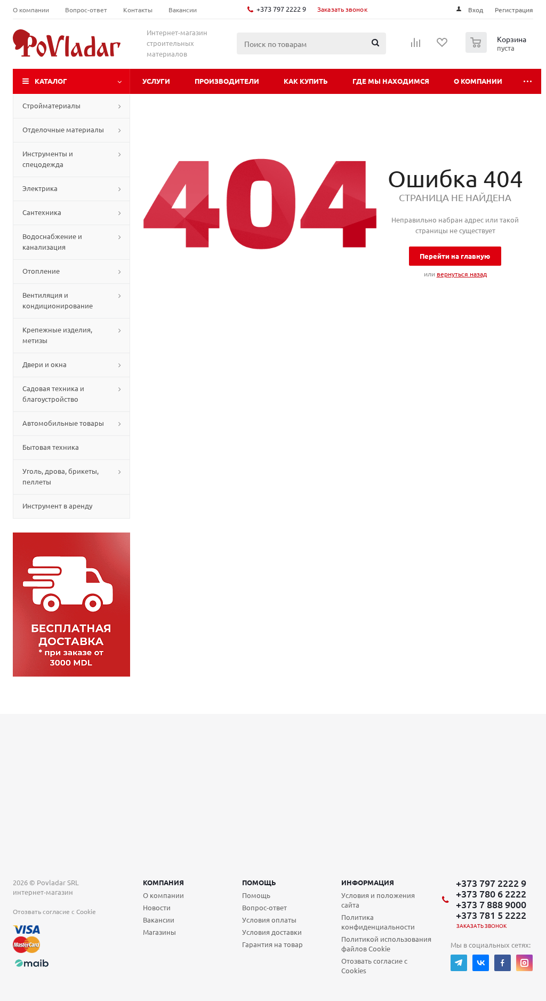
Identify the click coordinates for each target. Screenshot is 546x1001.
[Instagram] (524, 963)
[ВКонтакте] (480, 963)
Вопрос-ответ (264, 907)
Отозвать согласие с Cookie (54, 911)
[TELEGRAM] (459, 963)
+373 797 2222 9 (281, 8)
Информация (367, 882)
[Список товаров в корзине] (497, 49)
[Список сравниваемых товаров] (416, 46)
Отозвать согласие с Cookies (374, 965)
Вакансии (158, 919)
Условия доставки (272, 931)
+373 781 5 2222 (491, 915)
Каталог (51, 80)
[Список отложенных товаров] (442, 46)
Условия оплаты (269, 919)
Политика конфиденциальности (378, 921)
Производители (227, 80)
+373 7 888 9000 (491, 904)
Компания (163, 882)
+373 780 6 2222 (491, 893)
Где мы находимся (390, 80)
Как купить (306, 80)
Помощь (259, 882)
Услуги (156, 80)
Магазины (159, 931)
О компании (478, 80)
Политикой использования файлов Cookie (386, 943)
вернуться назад (462, 273)
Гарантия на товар (272, 944)
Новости (157, 907)
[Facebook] (502, 963)
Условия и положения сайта (378, 900)
